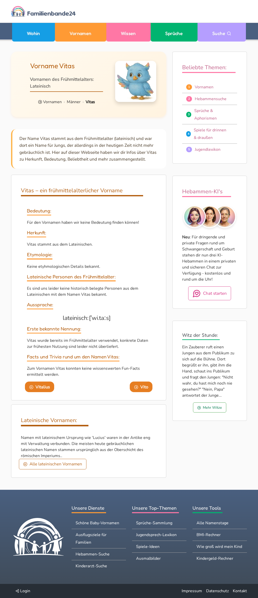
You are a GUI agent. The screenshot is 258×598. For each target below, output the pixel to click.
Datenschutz (217, 591)
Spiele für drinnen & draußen (210, 133)
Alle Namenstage (213, 523)
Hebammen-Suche (93, 554)
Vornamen (80, 33)
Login (24, 591)
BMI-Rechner (209, 535)
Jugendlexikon (207, 149)
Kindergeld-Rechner (215, 558)
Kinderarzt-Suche (91, 566)
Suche (219, 33)
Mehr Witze (212, 407)
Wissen (128, 33)
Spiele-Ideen (147, 546)
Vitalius (43, 387)
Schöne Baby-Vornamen (97, 523)
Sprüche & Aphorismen (205, 114)
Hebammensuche (211, 99)
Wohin (33, 33)
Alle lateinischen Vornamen (55, 464)
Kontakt (240, 591)
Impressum (192, 591)
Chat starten (215, 293)
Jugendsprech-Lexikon (156, 535)
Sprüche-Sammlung (154, 523)
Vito (144, 387)
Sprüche (174, 33)
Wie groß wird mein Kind (219, 546)
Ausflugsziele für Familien (91, 538)
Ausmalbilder (148, 558)
